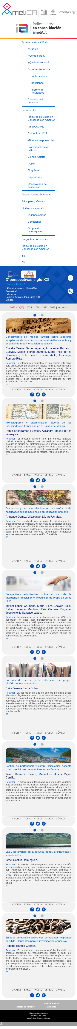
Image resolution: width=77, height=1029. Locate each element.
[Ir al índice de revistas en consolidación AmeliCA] (38, 34)
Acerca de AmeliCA (25, 1007)
